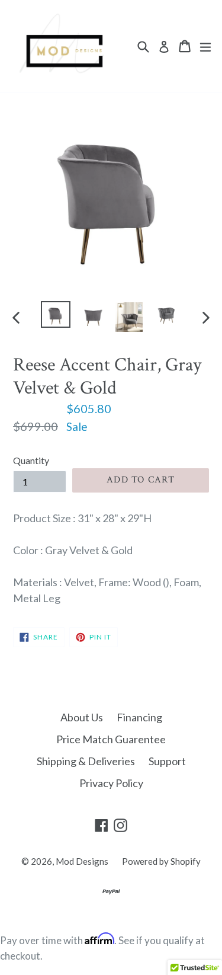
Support (167, 761)
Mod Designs (82, 861)
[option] (55, 314)
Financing (139, 717)
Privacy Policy (111, 782)
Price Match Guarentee (111, 739)
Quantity (31, 460)
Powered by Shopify (161, 861)
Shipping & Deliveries (86, 761)
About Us (81, 717)
